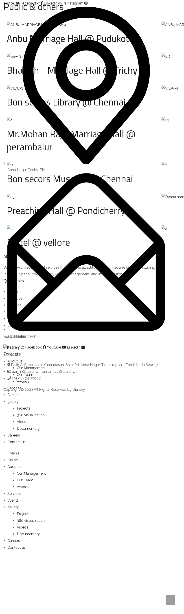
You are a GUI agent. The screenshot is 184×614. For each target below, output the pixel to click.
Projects (23, 408)
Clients (13, 395)
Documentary (28, 428)
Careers (13, 435)
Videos (22, 422)
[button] (84, 453)
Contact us (16, 442)
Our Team (25, 375)
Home (12, 354)
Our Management (31, 368)
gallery (13, 401)
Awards (23, 381)
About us (14, 361)
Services (14, 388)
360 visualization (31, 415)
